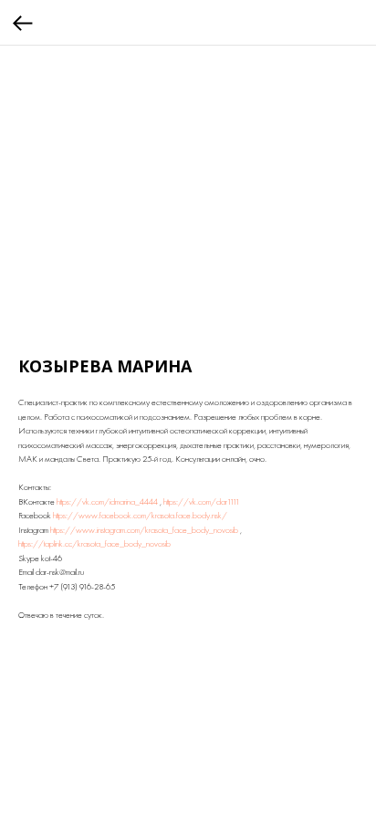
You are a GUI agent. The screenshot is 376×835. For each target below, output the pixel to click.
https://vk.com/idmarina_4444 (107, 501)
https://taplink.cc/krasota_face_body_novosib (94, 543)
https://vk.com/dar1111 (201, 501)
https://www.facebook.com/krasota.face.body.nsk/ (140, 515)
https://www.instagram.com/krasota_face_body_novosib (144, 530)
